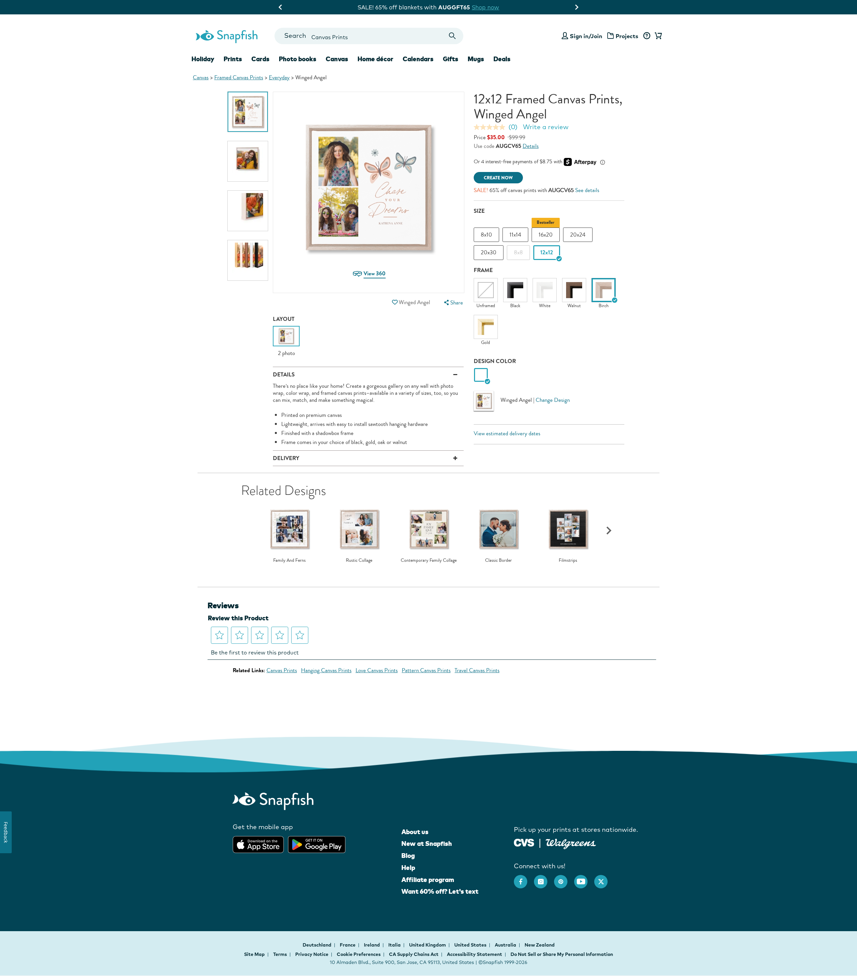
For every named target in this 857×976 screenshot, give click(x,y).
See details (587, 190)
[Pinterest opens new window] (564, 878)
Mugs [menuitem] (476, 59)
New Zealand (540, 945)
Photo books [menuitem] (297, 59)
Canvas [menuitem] (337, 59)
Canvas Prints (281, 670)
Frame (483, 270)
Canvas (201, 77)
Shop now (483, 7)
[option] (248, 112)
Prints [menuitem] (233, 59)
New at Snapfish (426, 843)
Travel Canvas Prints (477, 670)
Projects (627, 35)
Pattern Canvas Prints (426, 670)
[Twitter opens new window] (604, 878)
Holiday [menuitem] (202, 59)
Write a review (545, 127)
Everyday (279, 77)
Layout (284, 319)
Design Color (495, 361)
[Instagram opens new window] (544, 878)
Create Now (498, 177)
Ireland (372, 945)
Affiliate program (427, 880)
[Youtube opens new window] (584, 878)
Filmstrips (568, 560)
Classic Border (498, 560)
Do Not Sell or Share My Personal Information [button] (562, 954)
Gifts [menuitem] (450, 59)
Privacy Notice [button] (311, 954)
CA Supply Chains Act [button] (414, 954)
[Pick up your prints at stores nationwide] (524, 842)
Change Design (553, 400)
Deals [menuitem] (502, 59)
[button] (395, 302)
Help (408, 868)
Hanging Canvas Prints (326, 670)
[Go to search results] (452, 36)
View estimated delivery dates (507, 433)
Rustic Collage (359, 560)
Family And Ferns (289, 560)
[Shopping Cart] (657, 36)
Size (479, 210)
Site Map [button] (254, 954)
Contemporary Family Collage (429, 560)
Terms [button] (280, 954)
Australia (506, 945)
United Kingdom (428, 945)
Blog (408, 856)
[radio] (481, 375)
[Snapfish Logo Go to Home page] (226, 35)
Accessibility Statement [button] (474, 954)
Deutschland (317, 945)
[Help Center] (646, 36)
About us (414, 832)
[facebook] (524, 878)
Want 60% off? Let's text (439, 891)
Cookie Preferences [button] (359, 954)
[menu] (452, 302)
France (348, 945)
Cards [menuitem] (260, 59)
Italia (395, 945)
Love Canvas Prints (377, 670)
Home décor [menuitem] (375, 59)
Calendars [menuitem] (418, 59)
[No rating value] (491, 127)
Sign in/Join (586, 35)
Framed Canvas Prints (238, 77)
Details (531, 146)
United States (470, 945)
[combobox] (369, 36)
